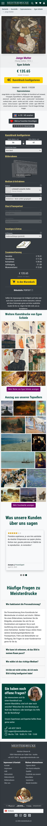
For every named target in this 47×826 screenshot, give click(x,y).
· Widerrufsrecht (9, 777)
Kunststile (14, 9)
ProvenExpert (18, 565)
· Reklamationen (9, 780)
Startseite (5, 9)
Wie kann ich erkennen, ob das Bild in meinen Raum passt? (22, 651)
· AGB (5, 771)
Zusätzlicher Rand (10, 147)
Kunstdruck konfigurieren (25, 80)
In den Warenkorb (25, 281)
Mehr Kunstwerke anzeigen (23, 505)
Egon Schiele (38, 9)
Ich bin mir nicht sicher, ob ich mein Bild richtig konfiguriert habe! (22, 671)
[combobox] (23, 150)
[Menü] (2, 3)
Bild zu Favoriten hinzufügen (25, 121)
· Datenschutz (8, 774)
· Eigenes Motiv (30, 765)
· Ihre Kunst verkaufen (32, 768)
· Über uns (7, 783)
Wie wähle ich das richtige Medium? (22, 661)
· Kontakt (7, 765)
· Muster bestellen (31, 783)
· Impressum (8, 768)
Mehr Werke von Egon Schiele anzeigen (23, 389)
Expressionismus (25, 9)
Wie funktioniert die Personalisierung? (23, 604)
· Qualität (28, 771)
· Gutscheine (29, 780)
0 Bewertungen (28, 126)
